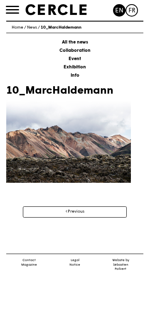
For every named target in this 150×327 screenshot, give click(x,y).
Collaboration (75, 50)
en (119, 11)
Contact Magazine (29, 262)
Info (75, 75)
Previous (75, 211)
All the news (75, 42)
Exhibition (75, 67)
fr (131, 11)
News (32, 27)
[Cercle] (56, 10)
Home (17, 27)
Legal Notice (74, 262)
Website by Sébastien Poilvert (120, 265)
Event (75, 59)
